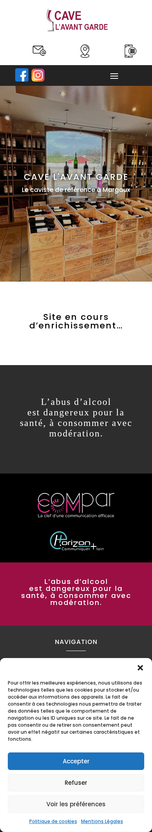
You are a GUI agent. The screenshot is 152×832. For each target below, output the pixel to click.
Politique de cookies (53, 821)
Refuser (76, 783)
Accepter (76, 761)
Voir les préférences (76, 804)
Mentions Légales (102, 821)
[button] (140, 668)
